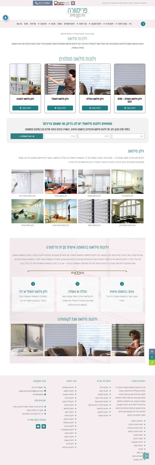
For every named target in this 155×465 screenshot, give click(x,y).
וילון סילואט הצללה (95, 98)
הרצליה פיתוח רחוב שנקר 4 (119, 3)
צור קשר (19, 23)
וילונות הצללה (78, 33)
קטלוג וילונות (122, 23)
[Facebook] (73, 3)
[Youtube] (38, 426)
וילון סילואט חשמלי (60, 98)
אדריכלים (33, 23)
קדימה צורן (106, 3)
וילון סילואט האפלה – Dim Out (130, 100)
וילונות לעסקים (96, 23)
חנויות (53, 23)
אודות (26, 23)
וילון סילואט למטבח (25, 98)
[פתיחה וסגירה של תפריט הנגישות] (5, 18)
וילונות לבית (110, 23)
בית (130, 23)
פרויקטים (44, 23)
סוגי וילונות (83, 23)
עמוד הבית (90, 33)
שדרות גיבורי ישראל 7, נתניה (138, 3)
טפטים (60, 23)
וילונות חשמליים (69, 23)
